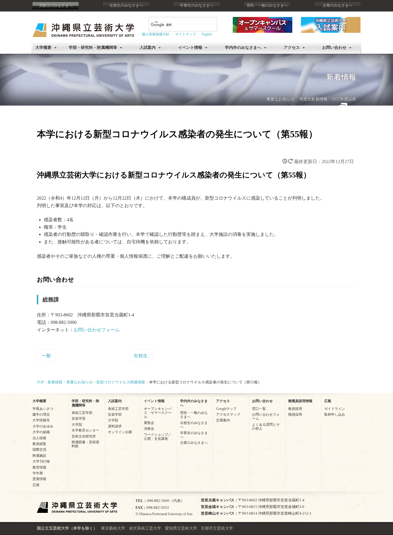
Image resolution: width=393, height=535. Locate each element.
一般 (46, 355)
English (207, 34)
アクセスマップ (228, 414)
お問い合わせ (334, 47)
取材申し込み (334, 414)
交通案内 (223, 420)
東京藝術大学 (113, 528)
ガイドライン (334, 409)
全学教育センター (85, 430)
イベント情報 (190, 47)
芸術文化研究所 (84, 436)
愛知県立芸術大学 (181, 528)
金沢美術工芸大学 (145, 528)
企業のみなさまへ (337, 5)
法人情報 (39, 438)
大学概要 (43, 47)
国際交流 (39, 450)
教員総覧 (39, 444)
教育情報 (39, 467)
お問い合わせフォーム (97, 329)
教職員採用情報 (300, 401)
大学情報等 (41, 420)
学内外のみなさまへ (243, 47)
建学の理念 (41, 414)
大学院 (77, 425)
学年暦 (38, 473)
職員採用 (295, 414)
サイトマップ (185, 34)
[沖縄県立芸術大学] (83, 26)
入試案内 (148, 47)
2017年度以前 (344, 99)
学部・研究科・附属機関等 (93, 47)
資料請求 (115, 426)
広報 (36, 485)
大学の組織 (41, 432)
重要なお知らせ (280, 99)
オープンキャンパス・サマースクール (157, 413)
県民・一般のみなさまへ (267, 5)
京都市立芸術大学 (217, 528)
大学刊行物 (41, 461)
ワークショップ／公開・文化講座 (157, 437)
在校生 (141, 355)
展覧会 (149, 423)
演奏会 (149, 429)
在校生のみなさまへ (126, 5)
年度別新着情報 (313, 99)
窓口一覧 (259, 409)
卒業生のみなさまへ (196, 5)
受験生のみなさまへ (56, 5)
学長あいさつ (43, 409)
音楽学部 (78, 418)
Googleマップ (226, 409)
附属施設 (39, 456)
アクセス (292, 47)
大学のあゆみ (43, 426)
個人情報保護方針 (155, 34)
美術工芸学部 (82, 413)
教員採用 (295, 409)
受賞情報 (39, 479)
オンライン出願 (120, 432)
